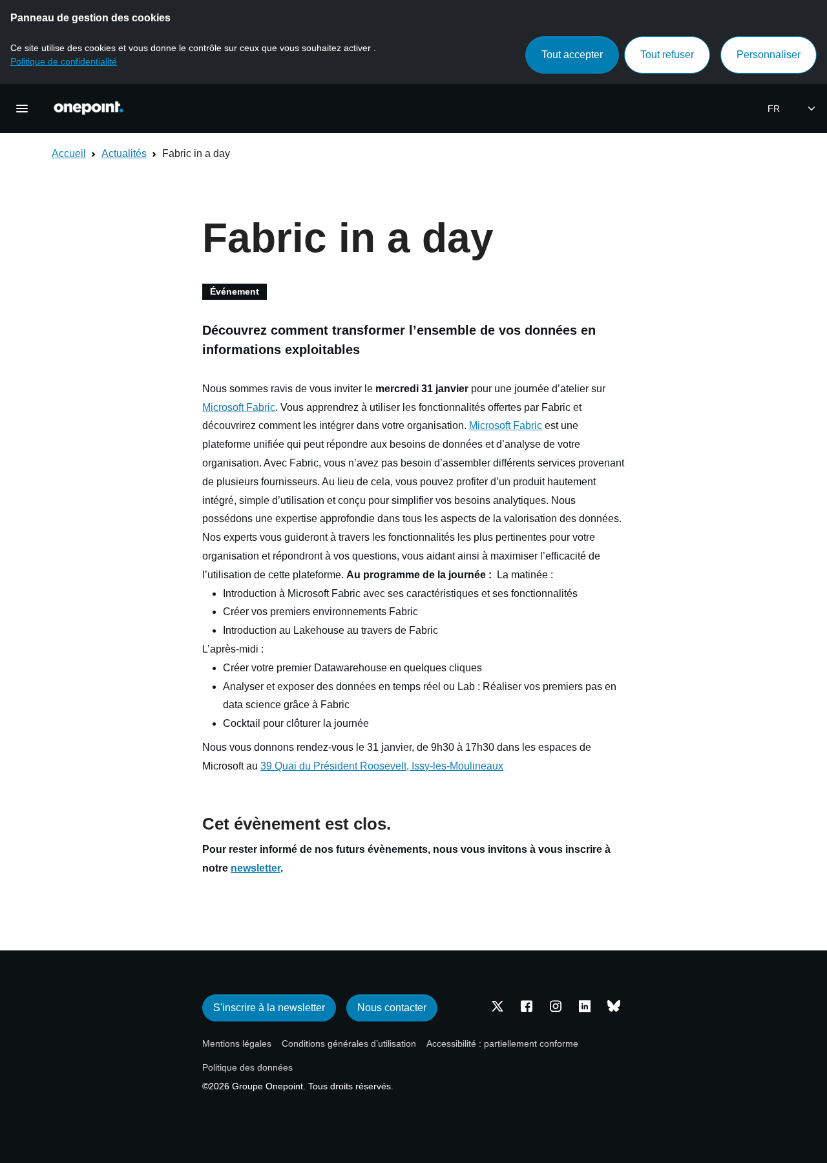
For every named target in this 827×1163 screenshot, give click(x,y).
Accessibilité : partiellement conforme (502, 1043)
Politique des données (247, 1067)
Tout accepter (572, 54)
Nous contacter (391, 1007)
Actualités (124, 153)
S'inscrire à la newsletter (269, 1007)
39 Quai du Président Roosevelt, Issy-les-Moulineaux (381, 765)
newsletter (255, 868)
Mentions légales (236, 1043)
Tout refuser (667, 54)
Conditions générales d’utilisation (349, 1043)
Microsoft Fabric (238, 407)
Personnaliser (769, 54)
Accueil (69, 153)
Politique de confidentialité (63, 61)
